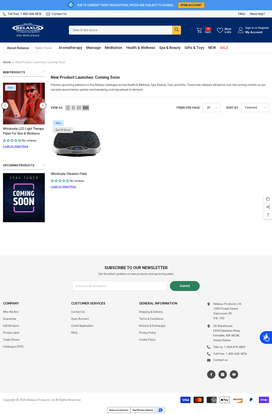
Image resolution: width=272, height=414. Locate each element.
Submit (185, 286)
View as (56, 108)
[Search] (125, 30)
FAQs (241, 14)
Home (7, 62)
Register (263, 28)
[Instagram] (222, 374)
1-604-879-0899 (234, 347)
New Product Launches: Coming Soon (40, 62)
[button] (67, 107)
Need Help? (257, 14)
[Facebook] (211, 374)
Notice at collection (118, 410)
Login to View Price (19, 146)
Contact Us (59, 14)
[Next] (42, 105)
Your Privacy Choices (142, 410)
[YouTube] (234, 374)
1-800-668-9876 (30, 14)
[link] (43, 48)
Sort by (232, 108)
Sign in (250, 28)
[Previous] (5, 105)
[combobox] (120, 30)
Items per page (188, 108)
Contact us (220, 360)
